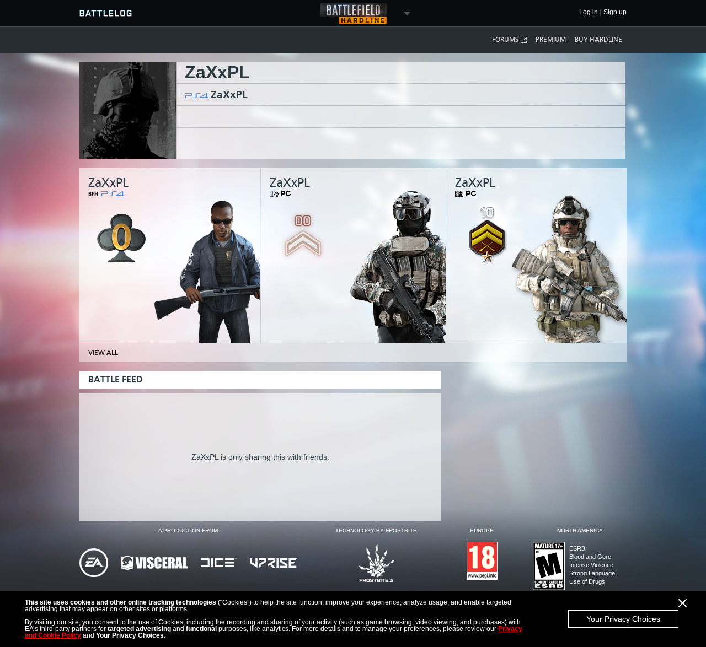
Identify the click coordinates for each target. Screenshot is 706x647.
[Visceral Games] (154, 563)
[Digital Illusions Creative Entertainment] (219, 563)
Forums (505, 40)
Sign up (615, 12)
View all (103, 353)
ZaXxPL (229, 94)
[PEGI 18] (482, 561)
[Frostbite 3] (376, 564)
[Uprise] (273, 563)
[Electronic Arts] (93, 563)
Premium (551, 40)
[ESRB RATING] (549, 567)
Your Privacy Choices (623, 618)
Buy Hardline (598, 40)
